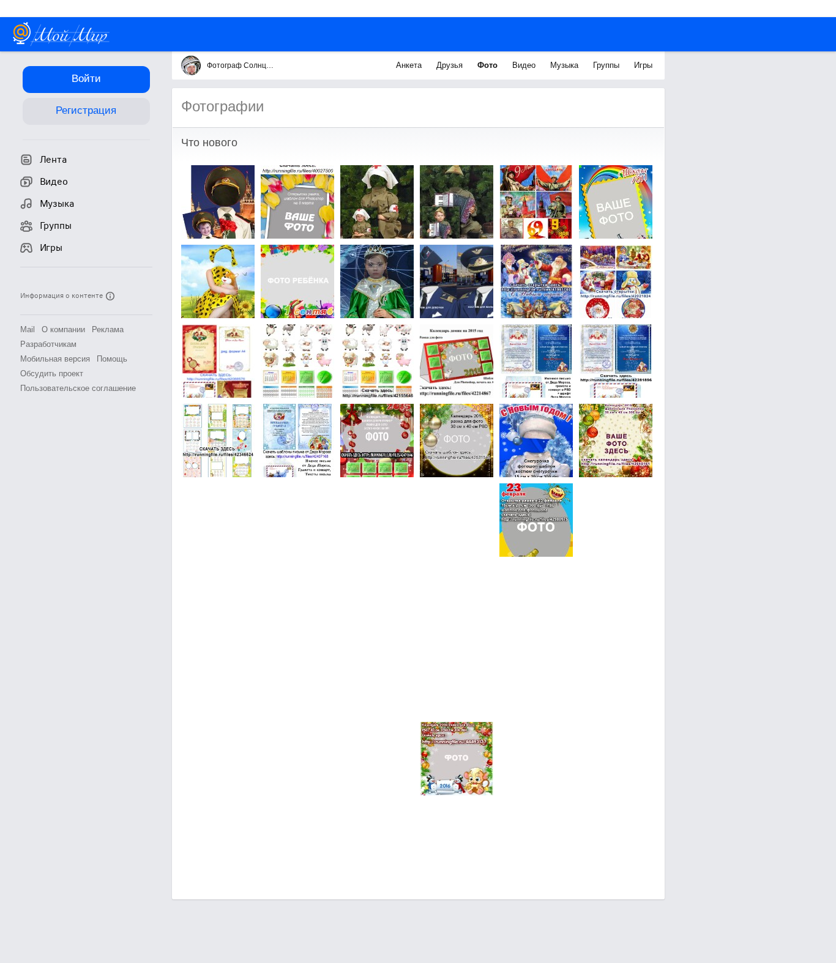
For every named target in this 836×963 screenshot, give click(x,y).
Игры (643, 65)
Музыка (565, 65)
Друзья (450, 65)
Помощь (112, 358)
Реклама (108, 329)
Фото (488, 65)
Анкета (410, 65)
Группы (607, 65)
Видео (525, 65)
